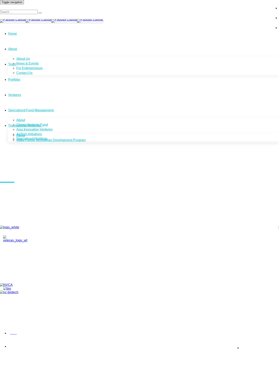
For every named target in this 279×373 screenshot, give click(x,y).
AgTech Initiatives (29, 134)
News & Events (27, 63)
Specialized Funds (22, 275)
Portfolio (14, 79)
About (12, 49)
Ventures (14, 95)
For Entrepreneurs (29, 68)
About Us (23, 58)
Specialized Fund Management (31, 110)
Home (12, 33)
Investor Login (255, 4)
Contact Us (24, 73)
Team (12, 64)
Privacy (4, 333)
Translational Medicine (24, 125)
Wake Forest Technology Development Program (51, 140)
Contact (15, 266)
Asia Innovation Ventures (34, 129)
